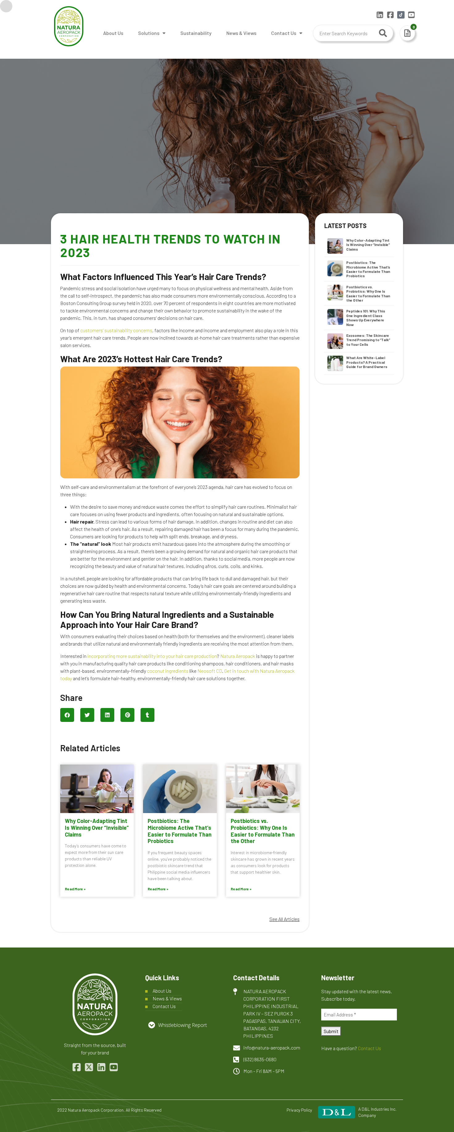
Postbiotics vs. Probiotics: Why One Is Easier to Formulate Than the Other (263, 830)
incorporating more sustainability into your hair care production (152, 656)
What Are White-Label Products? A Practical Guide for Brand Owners (366, 362)
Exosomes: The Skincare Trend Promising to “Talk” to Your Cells (368, 339)
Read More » (75, 889)
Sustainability (196, 33)
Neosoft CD (209, 671)
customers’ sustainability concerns (116, 330)
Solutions (148, 33)
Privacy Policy (299, 1110)
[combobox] (353, 33)
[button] (67, 715)
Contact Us (283, 33)
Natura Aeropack (237, 656)
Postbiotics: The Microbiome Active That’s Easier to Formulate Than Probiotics (180, 830)
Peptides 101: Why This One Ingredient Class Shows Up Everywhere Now (365, 317)
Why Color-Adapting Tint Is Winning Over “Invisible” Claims (97, 827)
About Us (113, 33)
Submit (331, 1031)
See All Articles (284, 919)
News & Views (241, 33)
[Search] (383, 33)
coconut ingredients (167, 671)
